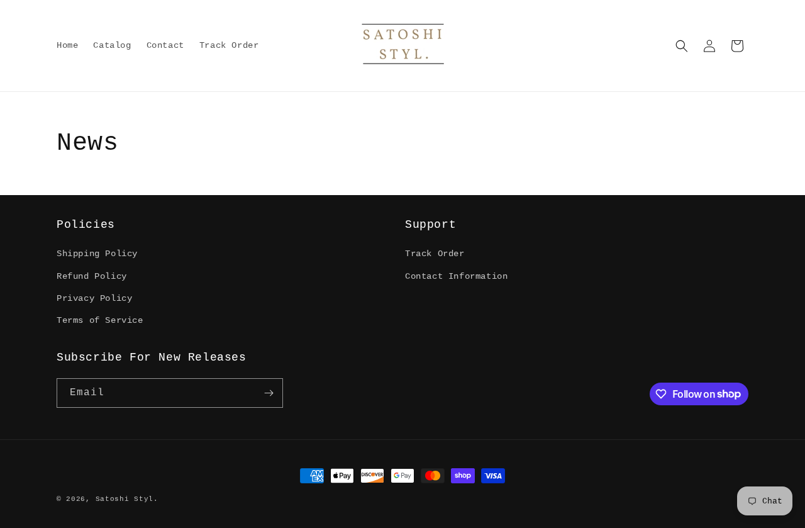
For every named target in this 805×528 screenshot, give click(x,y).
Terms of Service (100, 320)
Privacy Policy (94, 298)
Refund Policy (92, 276)
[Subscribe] (268, 393)
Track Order (435, 254)
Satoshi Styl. (127, 499)
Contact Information (456, 276)
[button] (682, 46)
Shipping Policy (97, 254)
